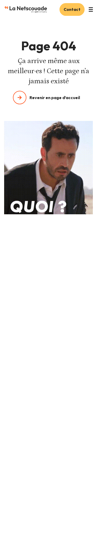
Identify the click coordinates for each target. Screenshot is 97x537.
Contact (72, 9)
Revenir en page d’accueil (54, 97)
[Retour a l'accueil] (25, 9)
